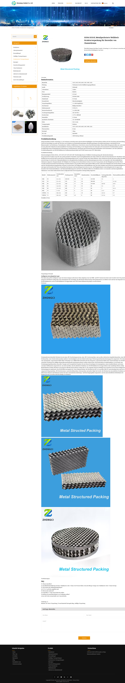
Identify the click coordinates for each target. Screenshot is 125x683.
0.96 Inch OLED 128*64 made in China (96, 652)
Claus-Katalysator (17, 68)
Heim (53, 3)
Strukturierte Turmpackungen (27, 27)
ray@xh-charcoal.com (64, 681)
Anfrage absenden (90, 61)
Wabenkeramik (17, 77)
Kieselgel (15, 62)
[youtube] (71, 677)
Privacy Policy (76, 680)
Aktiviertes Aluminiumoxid (20, 74)
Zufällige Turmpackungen (20, 56)
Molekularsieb (17, 71)
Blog (86, 3)
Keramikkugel (17, 53)
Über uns (60, 3)
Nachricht (78, 3)
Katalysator (16, 47)
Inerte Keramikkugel (18, 79)
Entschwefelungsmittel (19, 65)
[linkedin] (64, 677)
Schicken (84, 638)
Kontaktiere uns (96, 3)
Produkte (69, 3)
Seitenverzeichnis (17, 664)
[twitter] (58, 677)
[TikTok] (67, 677)
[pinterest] (61, 677)
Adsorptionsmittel (17, 50)
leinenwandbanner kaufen (93, 654)
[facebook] (54, 677)
